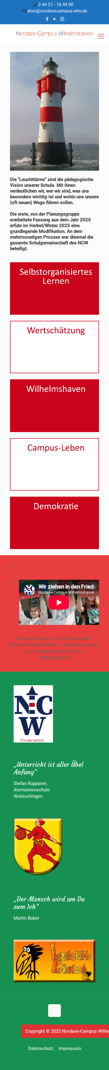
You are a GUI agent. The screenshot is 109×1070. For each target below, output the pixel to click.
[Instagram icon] (62, 19)
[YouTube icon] (54, 19)
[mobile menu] (101, 36)
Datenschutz (40, 1048)
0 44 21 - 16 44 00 (55, 4)
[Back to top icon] (54, 1010)
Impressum (69, 1048)
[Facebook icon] (47, 19)
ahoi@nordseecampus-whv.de (57, 11)
